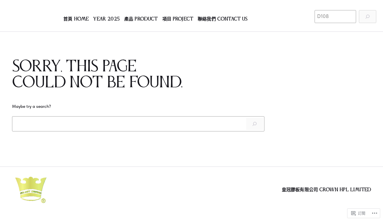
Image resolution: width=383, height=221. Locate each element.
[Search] (254, 124)
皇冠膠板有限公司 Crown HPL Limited (326, 190)
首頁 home (76, 19)
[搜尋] (367, 16)
